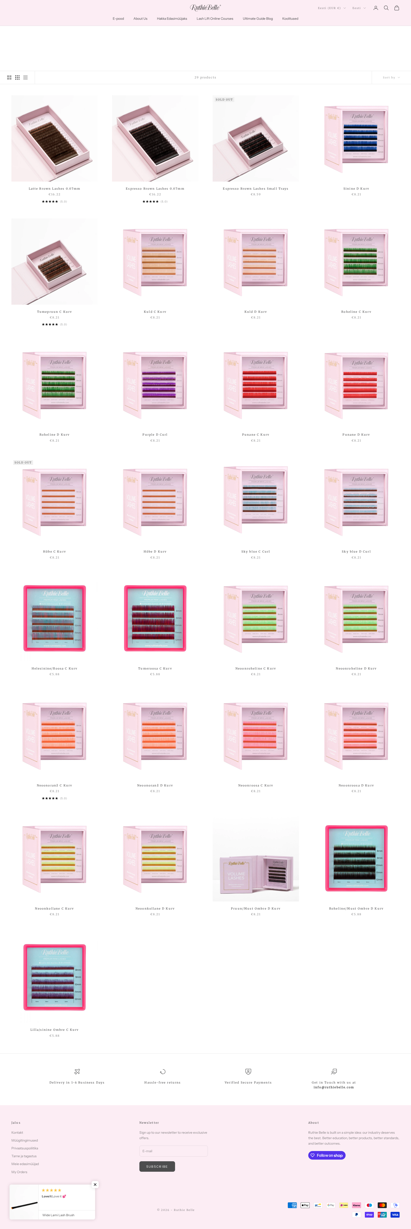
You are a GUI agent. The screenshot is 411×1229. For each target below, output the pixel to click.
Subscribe (157, 1166)
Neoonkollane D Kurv (155, 908)
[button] (95, 1184)
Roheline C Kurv (356, 311)
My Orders (19, 1172)
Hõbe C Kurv (54, 551)
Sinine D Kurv (356, 188)
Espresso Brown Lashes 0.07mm (155, 188)
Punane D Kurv (356, 434)
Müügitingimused (24, 1140)
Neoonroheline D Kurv (356, 668)
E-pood (118, 18)
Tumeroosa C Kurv (155, 668)
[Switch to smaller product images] (17, 77)
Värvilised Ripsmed (55, 32)
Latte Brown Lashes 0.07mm (55, 188)
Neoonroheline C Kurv (255, 668)
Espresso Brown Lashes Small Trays (256, 188)
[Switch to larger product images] (9, 77)
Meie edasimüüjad (25, 1164)
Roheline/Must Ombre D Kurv (356, 908)
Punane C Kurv (255, 434)
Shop (29, 32)
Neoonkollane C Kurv (54, 908)
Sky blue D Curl (356, 551)
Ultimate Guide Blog (258, 18)
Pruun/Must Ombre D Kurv (256, 908)
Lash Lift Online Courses (215, 18)
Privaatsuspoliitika (24, 1148)
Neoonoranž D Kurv (155, 785)
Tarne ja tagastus (24, 1156)
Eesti (356, 8)
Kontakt (17, 1132)
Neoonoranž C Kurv (55, 785)
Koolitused (290, 18)
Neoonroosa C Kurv (256, 785)
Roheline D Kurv (54, 434)
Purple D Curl (155, 434)
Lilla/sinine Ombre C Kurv (54, 1029)
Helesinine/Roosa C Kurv (55, 668)
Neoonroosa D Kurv (356, 785)
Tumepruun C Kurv (54, 311)
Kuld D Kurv (256, 311)
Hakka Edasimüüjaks (172, 18)
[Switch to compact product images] (25, 77)
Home (15, 32)
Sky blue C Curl (255, 551)
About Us (140, 18)
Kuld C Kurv (155, 311)
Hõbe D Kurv (155, 551)
